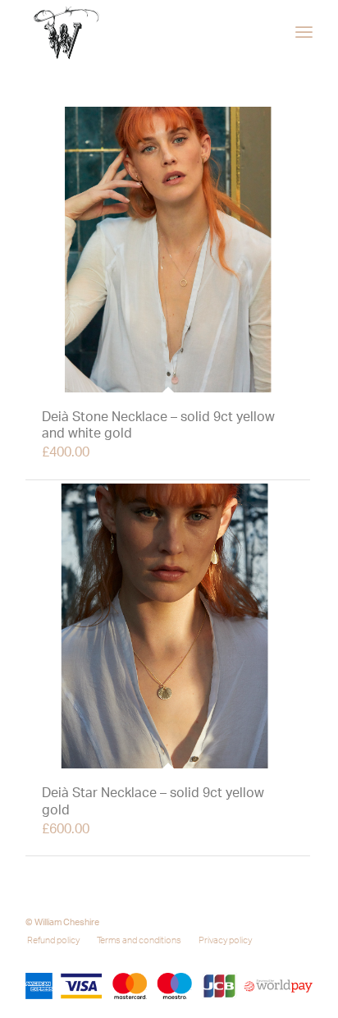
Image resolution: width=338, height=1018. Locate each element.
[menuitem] (304, 33)
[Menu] (304, 33)
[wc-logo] (140, 33)
